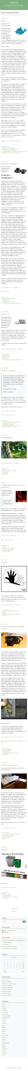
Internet (4, 1023)
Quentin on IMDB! (6, 995)
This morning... (5, 474)
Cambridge (5, 1010)
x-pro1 (2, 742)
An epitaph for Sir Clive (6, 895)
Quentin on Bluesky (7, 989)
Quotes (4, 1045)
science (10, 415)
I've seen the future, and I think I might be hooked (12, 303)
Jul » (24, 971)
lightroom (14, 741)
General (14, 349)
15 (23, 964)
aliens (6, 415)
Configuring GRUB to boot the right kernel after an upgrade (14, 151)
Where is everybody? (8, 371)
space (13, 415)
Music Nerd (5, 314)
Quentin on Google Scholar (9, 983)
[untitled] (4, 546)
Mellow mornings (5, 354)
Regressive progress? (6, 299)
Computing (5, 1014)
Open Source (11, 140)
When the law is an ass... (9, 765)
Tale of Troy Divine (6, 551)
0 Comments (20, 349)
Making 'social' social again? (7, 424)
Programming (17, 140)
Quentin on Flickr (6, 991)
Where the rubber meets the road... (9, 423)
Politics (4, 1041)
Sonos (8, 319)
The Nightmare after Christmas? (8, 302)
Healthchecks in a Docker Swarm (8, 147)
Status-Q (14, 2)
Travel (3, 1050)
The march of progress (6, 894)
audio (6, 291)
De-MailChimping (6, 942)
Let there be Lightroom (6, 749)
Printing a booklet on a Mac (7, 836)
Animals (7, 463)
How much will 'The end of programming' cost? (14, 940)
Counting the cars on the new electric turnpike (11, 421)
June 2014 (14, 957)
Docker (3, 21)
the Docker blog (9, 137)
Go (24, 921)
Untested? (4, 469)
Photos (10, 463)
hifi (8, 291)
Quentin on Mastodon (7, 987)
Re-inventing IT (5, 898)
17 (7, 966)
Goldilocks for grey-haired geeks (8, 547)
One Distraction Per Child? (7, 550)
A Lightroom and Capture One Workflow (10, 753)
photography (20, 741)
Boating (4, 1008)
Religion (4, 1047)
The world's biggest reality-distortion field (10, 425)
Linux (6, 140)
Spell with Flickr (5, 473)
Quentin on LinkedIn (7, 985)
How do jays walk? (6, 837)
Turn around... (5, 944)
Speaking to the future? (9, 164)
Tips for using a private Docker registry (10, 149)
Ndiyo (3, 1033)
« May (4, 971)
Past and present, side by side (9, 948)
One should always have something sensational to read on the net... (14, 7)
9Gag (5, 883)
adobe (6, 741)
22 (23, 966)
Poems (3, 1039)
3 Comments (16, 287)
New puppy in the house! (7, 750)
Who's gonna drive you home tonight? (9, 896)
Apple (3, 1006)
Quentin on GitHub (6, 982)
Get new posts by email (9, 930)
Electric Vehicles (6, 1016)
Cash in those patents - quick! (8, 835)
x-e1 (24, 741)
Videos (3, 1054)
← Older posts (14, 908)
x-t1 (5, 742)
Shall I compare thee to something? (9, 470)
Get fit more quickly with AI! (9, 946)
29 (23, 968)
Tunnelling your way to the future (9, 150)
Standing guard (6, 438)
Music (3, 1031)
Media (3, 1027)
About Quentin (5, 980)
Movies (4, 1029)
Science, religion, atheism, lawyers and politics (11, 833)
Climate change (5, 754)
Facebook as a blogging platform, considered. (11, 614)
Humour (7, 535)
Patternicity (4, 613)
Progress (4, 850)
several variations (5, 597)
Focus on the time (5, 471)
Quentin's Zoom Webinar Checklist (9, 298)
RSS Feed (6, 932)
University (4, 1052)
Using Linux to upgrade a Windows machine (11, 152)
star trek (11, 539)
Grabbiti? (4, 562)
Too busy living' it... (6, 751)
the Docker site (16, 133)
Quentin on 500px (6, 993)
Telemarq (4, 1049)
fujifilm (9, 741)
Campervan (5, 1012)
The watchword (5, 300)
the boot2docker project (13, 120)
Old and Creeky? (5, 357)
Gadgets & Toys (8, 287)
